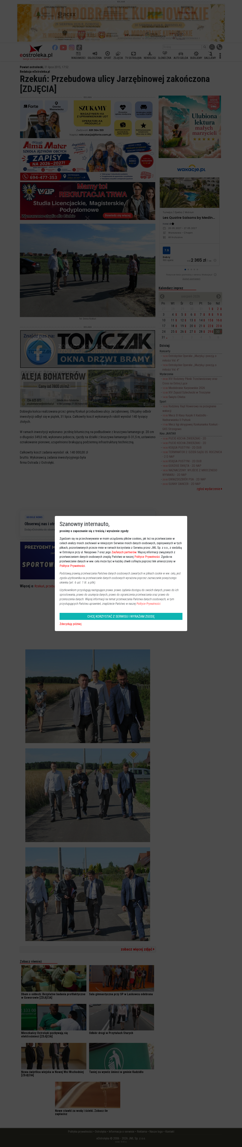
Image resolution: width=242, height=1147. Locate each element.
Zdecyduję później (70, 624)
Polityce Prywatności (147, 557)
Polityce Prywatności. (149, 603)
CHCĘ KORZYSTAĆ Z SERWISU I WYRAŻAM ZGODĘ (121, 616)
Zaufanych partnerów (124, 552)
